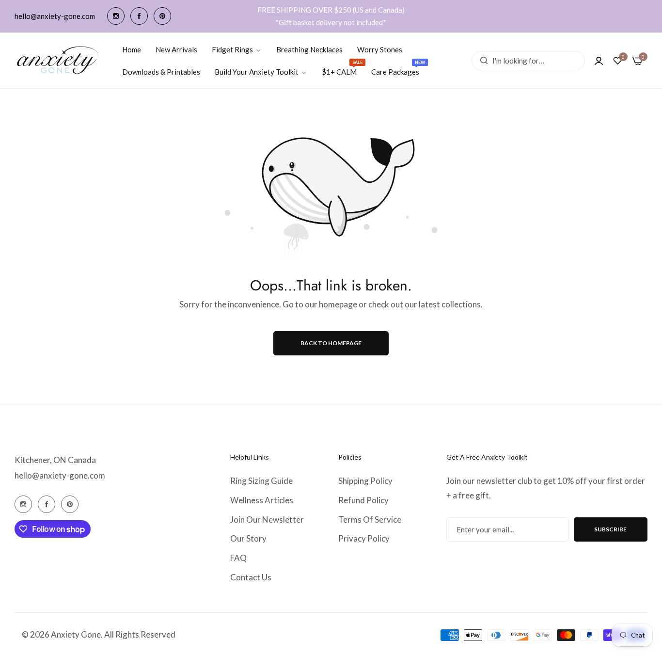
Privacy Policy (364, 538)
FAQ (238, 558)
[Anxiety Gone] (58, 61)
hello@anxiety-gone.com (60, 475)
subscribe (610, 529)
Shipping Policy (365, 481)
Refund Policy (363, 500)
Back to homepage (331, 343)
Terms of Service (369, 519)
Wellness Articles (261, 500)
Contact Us (250, 577)
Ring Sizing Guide (261, 481)
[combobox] (528, 60)
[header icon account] (599, 60)
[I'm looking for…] (481, 60)
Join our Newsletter (267, 519)
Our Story (248, 538)
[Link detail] (116, 16)
